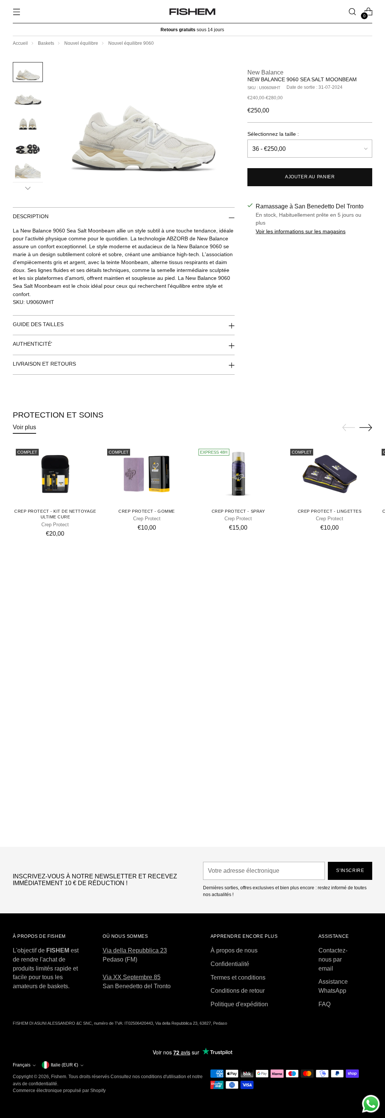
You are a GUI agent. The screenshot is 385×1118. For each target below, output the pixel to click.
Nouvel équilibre (81, 43)
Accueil (20, 43)
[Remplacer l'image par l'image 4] (28, 146)
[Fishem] (192, 11)
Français (21, 1065)
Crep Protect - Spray (238, 511)
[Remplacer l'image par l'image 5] (28, 170)
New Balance (265, 72)
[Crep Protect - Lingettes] (329, 474)
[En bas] (28, 188)
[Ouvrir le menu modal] (16, 12)
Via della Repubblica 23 (135, 950)
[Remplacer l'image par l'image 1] (28, 72)
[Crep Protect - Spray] (238, 474)
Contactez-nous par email (332, 959)
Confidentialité (230, 964)
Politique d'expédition (239, 1004)
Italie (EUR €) (64, 1065)
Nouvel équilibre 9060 (131, 43)
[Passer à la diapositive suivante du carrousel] (365, 427)
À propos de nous (234, 950)
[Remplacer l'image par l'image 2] (28, 96)
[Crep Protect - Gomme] (146, 474)
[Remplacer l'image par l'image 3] (28, 121)
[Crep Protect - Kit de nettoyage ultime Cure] (55, 474)
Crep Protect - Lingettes (330, 511)
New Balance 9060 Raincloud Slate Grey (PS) (192, 833)
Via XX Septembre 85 (132, 977)
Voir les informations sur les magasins (301, 231)
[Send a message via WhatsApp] (371, 1104)
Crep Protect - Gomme (146, 511)
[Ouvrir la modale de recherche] (352, 12)
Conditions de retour (238, 990)
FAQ (324, 1004)
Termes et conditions (238, 977)
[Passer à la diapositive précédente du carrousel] (348, 427)
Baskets (46, 43)
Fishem (58, 1076)
